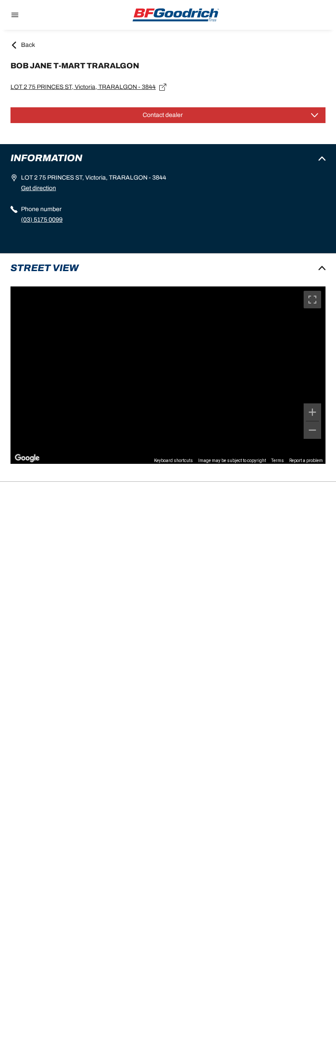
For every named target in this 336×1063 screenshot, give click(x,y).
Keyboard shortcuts (173, 460)
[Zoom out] (312, 430)
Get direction (38, 188)
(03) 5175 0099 (42, 219)
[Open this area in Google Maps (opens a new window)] (27, 458)
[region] (168, 375)
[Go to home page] (176, 15)
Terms (277, 460)
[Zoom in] (312, 412)
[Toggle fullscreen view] (312, 299)
